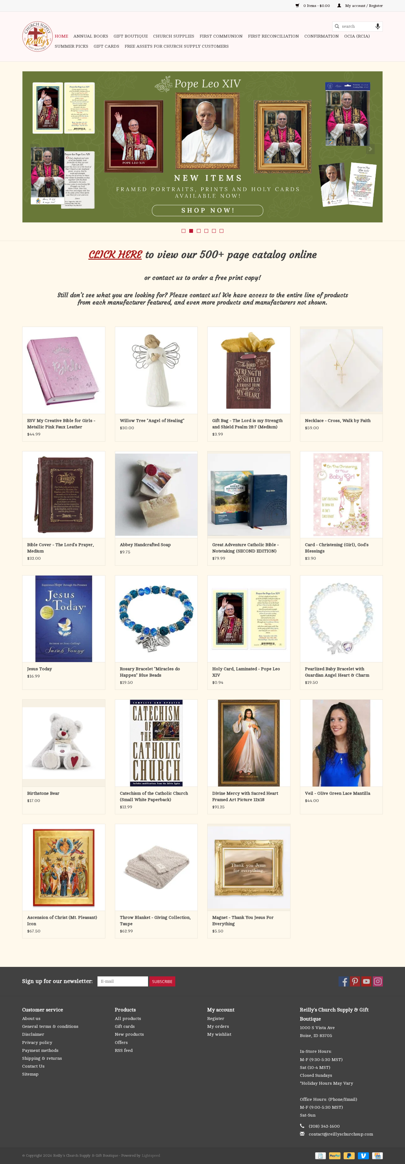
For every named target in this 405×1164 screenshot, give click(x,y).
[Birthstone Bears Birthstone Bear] (63, 742)
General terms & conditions (50, 1026)
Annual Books (90, 36)
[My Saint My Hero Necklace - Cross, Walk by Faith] (341, 370)
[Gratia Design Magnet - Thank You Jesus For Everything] (248, 867)
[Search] (337, 26)
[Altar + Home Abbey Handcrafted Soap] (156, 494)
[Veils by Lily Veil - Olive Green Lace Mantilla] (341, 742)
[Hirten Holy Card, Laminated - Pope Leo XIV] (248, 618)
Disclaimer (33, 1034)
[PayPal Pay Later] (348, 1155)
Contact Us (33, 1066)
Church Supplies (173, 36)
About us (31, 1018)
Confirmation (321, 36)
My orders (218, 1026)
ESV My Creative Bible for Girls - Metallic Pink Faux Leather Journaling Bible (61, 424)
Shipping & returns (42, 1058)
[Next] (370, 149)
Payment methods (40, 1050)
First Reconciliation (273, 36)
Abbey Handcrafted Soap (145, 544)
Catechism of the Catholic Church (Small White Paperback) (154, 796)
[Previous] (34, 149)
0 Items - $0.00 (316, 5)
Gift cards (106, 46)
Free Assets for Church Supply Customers (177, 46)
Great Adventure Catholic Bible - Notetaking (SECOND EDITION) (245, 547)
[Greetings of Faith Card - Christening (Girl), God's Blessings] (341, 494)
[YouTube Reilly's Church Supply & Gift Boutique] (366, 981)
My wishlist (219, 1034)
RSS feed (124, 1050)
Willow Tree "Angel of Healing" (152, 420)
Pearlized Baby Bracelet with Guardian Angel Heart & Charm (337, 672)
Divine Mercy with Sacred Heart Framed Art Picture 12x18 (245, 796)
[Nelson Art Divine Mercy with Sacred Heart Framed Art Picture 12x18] (248, 742)
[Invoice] (320, 1155)
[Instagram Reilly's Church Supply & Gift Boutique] (378, 981)
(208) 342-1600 (324, 1126)
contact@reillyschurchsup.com (341, 1134)
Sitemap (30, 1074)
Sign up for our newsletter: (57, 981)
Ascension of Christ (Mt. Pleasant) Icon (62, 920)
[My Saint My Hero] (202, 146)
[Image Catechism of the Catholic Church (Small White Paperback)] (156, 742)
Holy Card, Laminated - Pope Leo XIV (246, 672)
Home (61, 36)
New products (129, 1034)
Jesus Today (39, 668)
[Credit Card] (376, 1155)
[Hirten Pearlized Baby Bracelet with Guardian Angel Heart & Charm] (341, 618)
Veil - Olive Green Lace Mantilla (337, 793)
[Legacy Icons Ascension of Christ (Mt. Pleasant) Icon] (63, 867)
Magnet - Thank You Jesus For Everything (243, 920)
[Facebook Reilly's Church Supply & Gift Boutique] (344, 981)
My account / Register (363, 5)
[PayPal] (334, 1155)
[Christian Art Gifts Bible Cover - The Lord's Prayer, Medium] (63, 494)
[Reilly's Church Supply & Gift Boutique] (37, 36)
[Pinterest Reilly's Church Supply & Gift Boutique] (355, 981)
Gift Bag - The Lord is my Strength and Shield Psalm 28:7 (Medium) (247, 423)
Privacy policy (37, 1042)
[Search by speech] (378, 26)
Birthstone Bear (43, 793)
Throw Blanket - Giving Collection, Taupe (155, 920)
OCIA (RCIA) (357, 36)
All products (128, 1018)
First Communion (221, 36)
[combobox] (357, 26)
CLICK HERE (115, 254)
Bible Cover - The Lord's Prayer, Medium (60, 547)
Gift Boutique (131, 36)
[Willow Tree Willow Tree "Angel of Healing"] (156, 370)
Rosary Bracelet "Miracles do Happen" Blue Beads (150, 672)
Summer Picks (71, 46)
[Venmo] (363, 1155)
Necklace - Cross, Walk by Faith (338, 420)
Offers (121, 1042)
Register (215, 1018)
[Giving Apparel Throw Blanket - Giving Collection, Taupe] (156, 867)
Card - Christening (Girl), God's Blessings (337, 547)
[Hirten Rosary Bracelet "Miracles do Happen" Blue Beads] (156, 618)
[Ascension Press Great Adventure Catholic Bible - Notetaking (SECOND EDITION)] (248, 494)
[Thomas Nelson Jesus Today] (63, 618)
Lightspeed (151, 1155)
